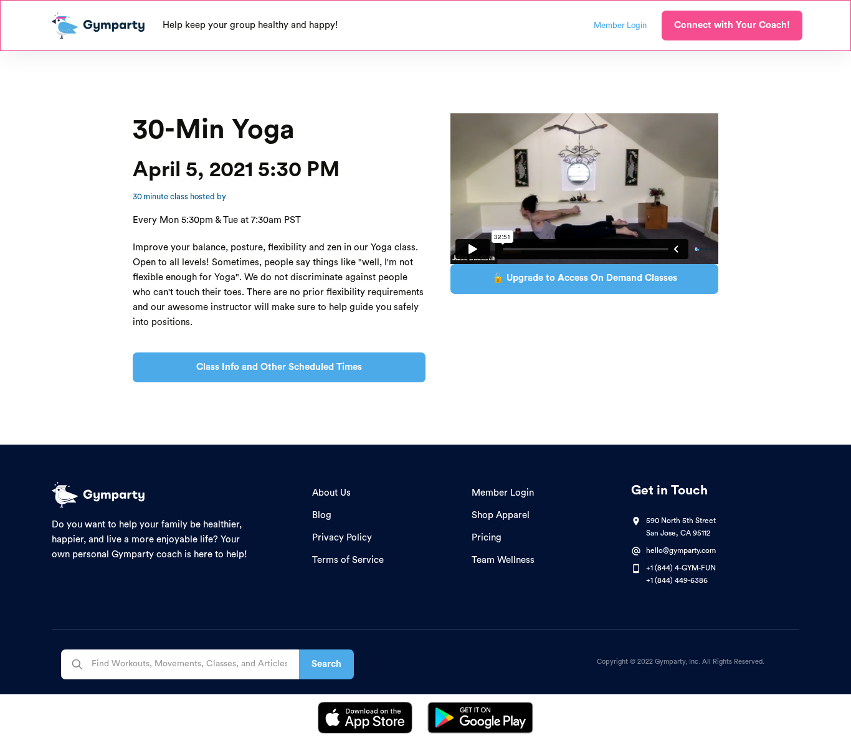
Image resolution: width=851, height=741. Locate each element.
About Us (331, 493)
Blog (321, 515)
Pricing (487, 537)
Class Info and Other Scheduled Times (279, 367)
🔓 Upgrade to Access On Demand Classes (584, 278)
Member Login (503, 493)
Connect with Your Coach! (732, 25)
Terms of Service (348, 560)
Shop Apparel (501, 515)
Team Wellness (503, 560)
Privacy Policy (342, 537)
